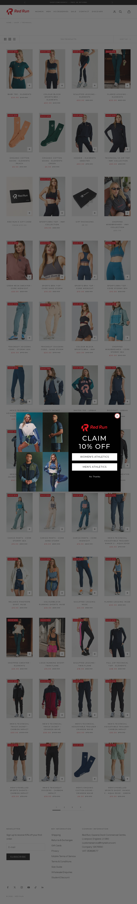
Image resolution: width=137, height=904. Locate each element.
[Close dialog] (117, 416)
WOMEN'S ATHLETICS (94, 456)
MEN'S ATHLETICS (95, 466)
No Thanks (94, 476)
